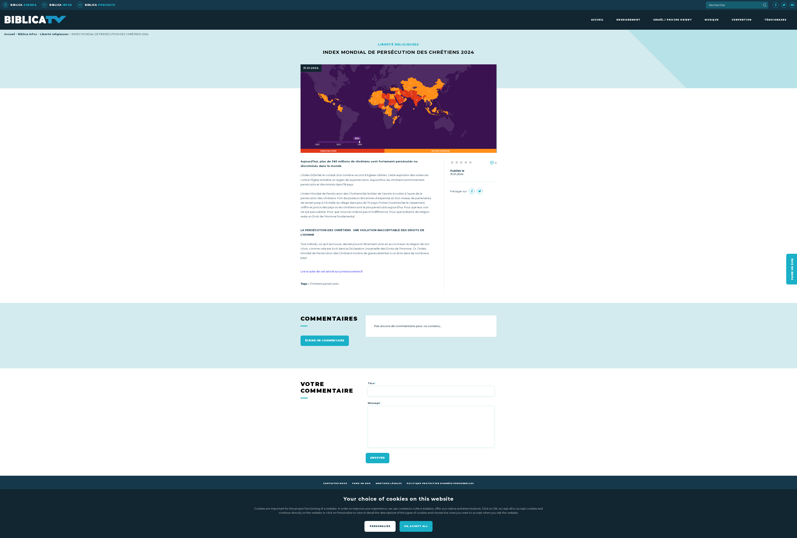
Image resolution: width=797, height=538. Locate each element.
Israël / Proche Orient (672, 19)
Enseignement (628, 19)
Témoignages (775, 19)
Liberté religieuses (54, 34)
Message (374, 403)
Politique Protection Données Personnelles (440, 483)
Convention (742, 19)
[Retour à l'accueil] (35, 20)
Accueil (597, 19)
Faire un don (361, 483)
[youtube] (792, 5)
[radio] (452, 162)
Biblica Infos (27, 34)
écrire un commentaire (324, 340)
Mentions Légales (389, 483)
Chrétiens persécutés (324, 283)
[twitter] (784, 5)
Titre (372, 383)
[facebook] (776, 5)
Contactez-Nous (335, 483)
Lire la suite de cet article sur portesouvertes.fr (332, 271)
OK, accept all (416, 526)
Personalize (380, 526)
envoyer (377, 457)
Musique (712, 19)
